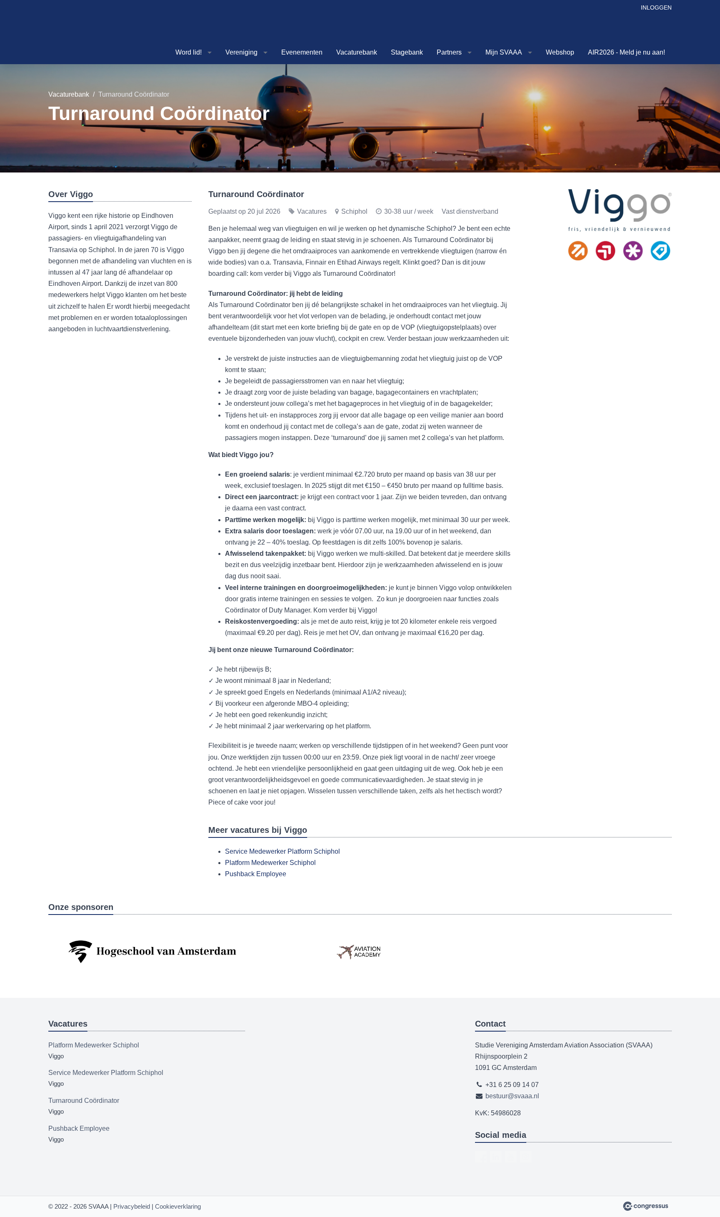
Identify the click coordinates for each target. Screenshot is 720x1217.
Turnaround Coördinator (83, 1100)
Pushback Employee (255, 873)
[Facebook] (481, 1156)
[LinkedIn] (496, 1156)
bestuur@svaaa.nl (512, 1096)
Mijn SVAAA (503, 52)
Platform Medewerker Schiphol (270, 862)
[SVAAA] (90, 32)
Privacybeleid (131, 1206)
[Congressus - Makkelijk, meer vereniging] (646, 1206)
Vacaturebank (356, 52)
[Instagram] (526, 1156)
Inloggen (656, 7)
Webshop (560, 52)
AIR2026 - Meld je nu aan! (626, 52)
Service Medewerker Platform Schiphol (282, 851)
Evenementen (301, 52)
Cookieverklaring (178, 1206)
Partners (449, 52)
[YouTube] (511, 1156)
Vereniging (241, 52)
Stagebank (407, 52)
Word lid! (188, 52)
